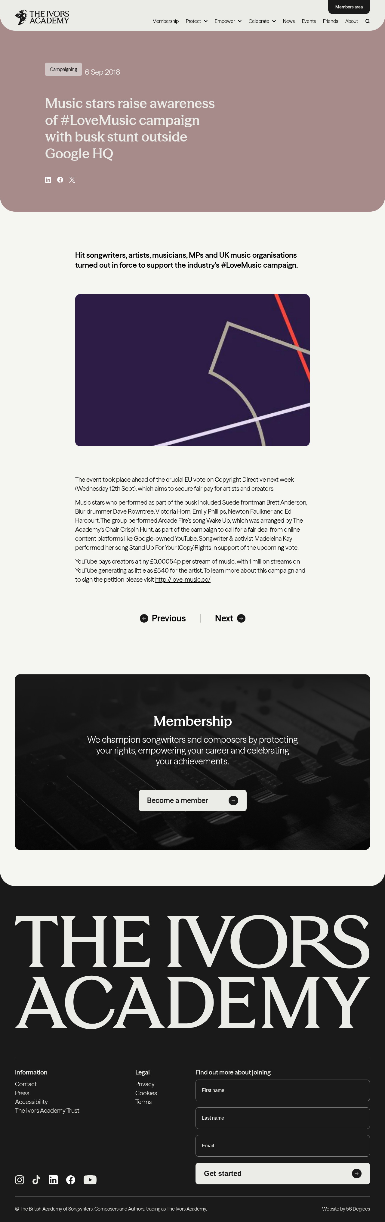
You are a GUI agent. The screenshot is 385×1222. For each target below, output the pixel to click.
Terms (143, 1101)
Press (22, 1093)
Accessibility (31, 1101)
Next (224, 618)
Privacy (145, 1084)
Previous (169, 618)
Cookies (146, 1093)
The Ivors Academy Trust (47, 1110)
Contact (26, 1084)
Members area (349, 7)
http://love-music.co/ (183, 579)
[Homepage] (42, 17)
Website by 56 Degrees (346, 1209)
